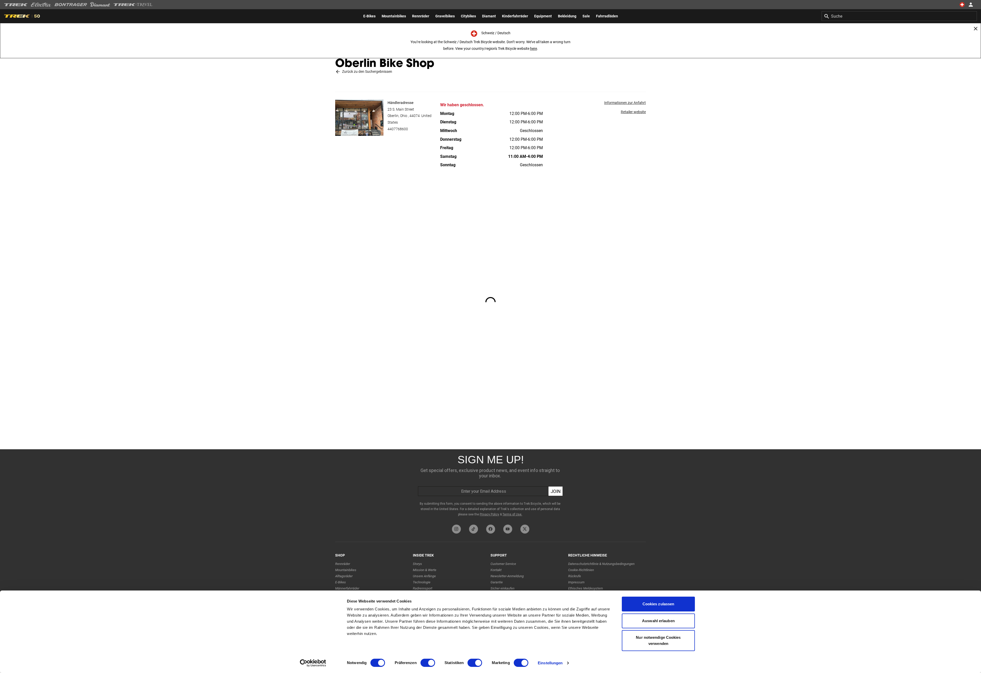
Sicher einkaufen (503, 588)
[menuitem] (369, 16)
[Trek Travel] (133, 4)
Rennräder (342, 564)
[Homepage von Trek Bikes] (16, 4)
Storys (417, 564)
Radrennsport (422, 588)
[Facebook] (490, 529)
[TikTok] (473, 529)
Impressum (576, 582)
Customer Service (503, 564)
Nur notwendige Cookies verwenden (658, 640)
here (533, 48)
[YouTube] (507, 529)
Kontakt (496, 570)
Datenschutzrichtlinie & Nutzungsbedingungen (601, 564)
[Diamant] (100, 5)
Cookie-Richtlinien (581, 570)
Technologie (421, 582)
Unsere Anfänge (424, 576)
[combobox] (899, 16)
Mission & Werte (424, 570)
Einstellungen (550, 663)
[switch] (428, 663)
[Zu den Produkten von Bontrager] (70, 4)
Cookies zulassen (658, 604)
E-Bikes (340, 582)
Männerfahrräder (347, 588)
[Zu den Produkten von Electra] (41, 5)
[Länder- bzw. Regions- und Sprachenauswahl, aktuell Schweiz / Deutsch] (962, 4)
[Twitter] (524, 529)
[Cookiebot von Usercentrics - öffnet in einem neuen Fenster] (313, 663)
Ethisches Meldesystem (585, 588)
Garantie (497, 582)
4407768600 (398, 129)
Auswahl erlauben (658, 621)
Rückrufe (574, 576)
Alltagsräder (344, 576)
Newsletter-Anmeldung (507, 576)
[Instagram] (456, 529)
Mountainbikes (345, 570)
